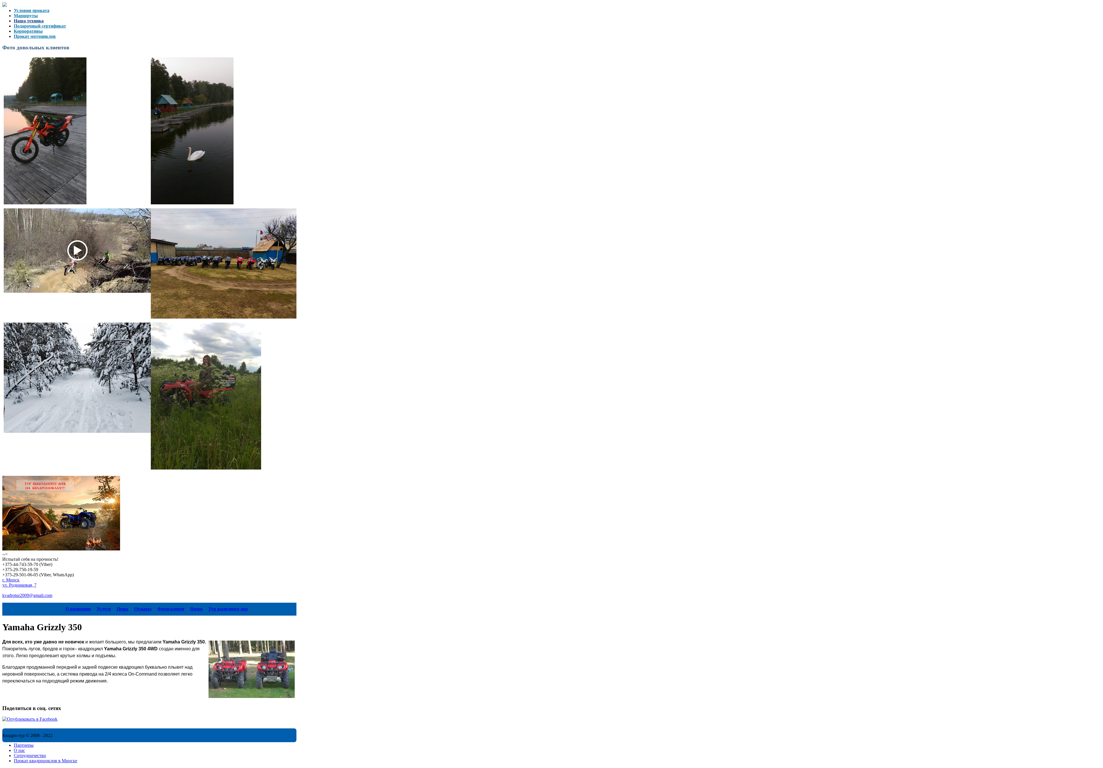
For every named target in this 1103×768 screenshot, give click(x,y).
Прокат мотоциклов (35, 36)
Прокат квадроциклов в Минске (45, 760)
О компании (78, 608)
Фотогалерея (170, 608)
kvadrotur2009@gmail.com (27, 595)
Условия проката (31, 10)
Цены (122, 608)
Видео (196, 608)
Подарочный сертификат (40, 26)
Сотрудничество (30, 755)
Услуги (104, 608)
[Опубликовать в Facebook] (29, 719)
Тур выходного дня (228, 608)
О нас (19, 750)
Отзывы (143, 608)
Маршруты (26, 15)
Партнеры (24, 745)
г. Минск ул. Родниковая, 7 (19, 582)
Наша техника (29, 20)
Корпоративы (28, 31)
